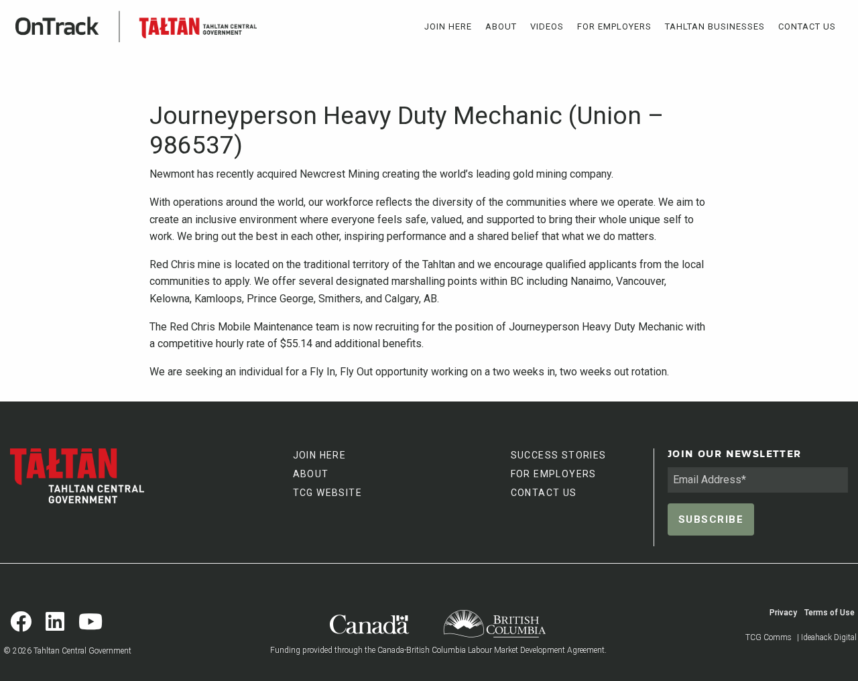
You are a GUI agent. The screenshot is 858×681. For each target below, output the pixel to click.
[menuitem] (448, 26)
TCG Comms (768, 637)
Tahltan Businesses (715, 26)
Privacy (783, 612)
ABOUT (311, 474)
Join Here (448, 26)
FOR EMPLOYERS (554, 474)
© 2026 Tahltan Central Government (67, 651)
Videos (547, 26)
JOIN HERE (320, 455)
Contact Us (807, 26)
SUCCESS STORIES (559, 455)
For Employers (614, 26)
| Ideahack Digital (827, 637)
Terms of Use (829, 612)
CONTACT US (544, 492)
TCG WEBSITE (327, 492)
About (501, 26)
